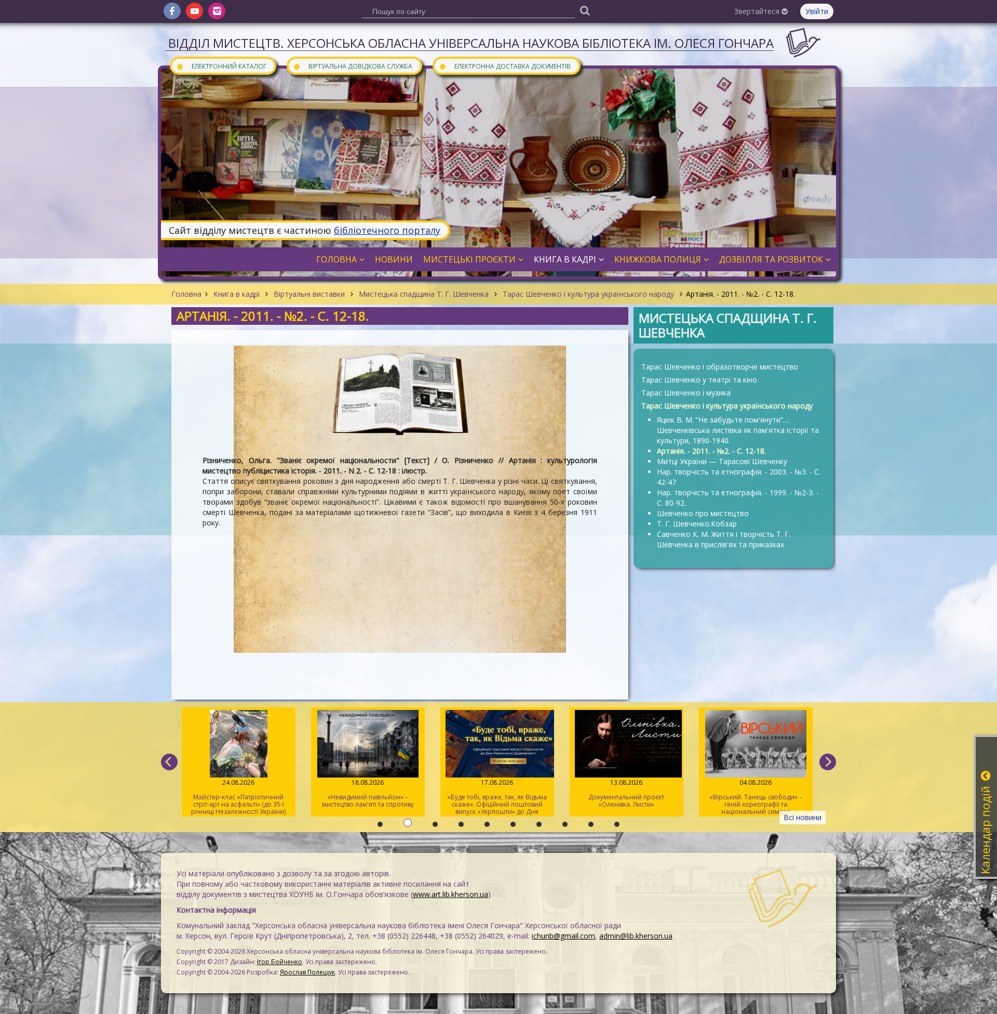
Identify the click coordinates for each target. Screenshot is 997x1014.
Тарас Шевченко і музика (686, 393)
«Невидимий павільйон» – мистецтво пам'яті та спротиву (228, 793)
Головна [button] (336, 259)
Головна (186, 294)
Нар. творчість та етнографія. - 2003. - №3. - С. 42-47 (738, 477)
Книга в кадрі (236, 294)
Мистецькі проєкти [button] (469, 259)
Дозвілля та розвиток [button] (771, 259)
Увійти (816, 11)
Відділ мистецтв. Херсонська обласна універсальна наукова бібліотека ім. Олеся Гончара (471, 42)
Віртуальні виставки (309, 294)
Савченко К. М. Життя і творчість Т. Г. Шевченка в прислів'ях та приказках (723, 539)
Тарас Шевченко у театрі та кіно (699, 380)
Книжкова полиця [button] (657, 259)
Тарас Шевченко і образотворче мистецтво (719, 367)
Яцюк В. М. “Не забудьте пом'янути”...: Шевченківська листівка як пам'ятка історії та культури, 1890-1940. (738, 430)
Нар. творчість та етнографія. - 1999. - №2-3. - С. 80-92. (738, 498)
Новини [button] (394, 259)
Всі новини (802, 817)
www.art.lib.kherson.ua (450, 894)
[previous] (169, 762)
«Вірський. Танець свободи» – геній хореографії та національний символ (615, 797)
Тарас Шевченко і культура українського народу (588, 294)
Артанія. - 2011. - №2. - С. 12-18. (711, 451)
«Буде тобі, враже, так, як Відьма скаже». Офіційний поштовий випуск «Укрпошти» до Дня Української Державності (357, 797)
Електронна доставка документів (505, 65)
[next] (827, 762)
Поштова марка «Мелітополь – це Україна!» (745, 793)
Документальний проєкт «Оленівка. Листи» (486, 793)
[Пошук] (584, 10)
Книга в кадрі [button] (565, 259)
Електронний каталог (221, 65)
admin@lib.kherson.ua (635, 936)
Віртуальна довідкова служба (352, 65)
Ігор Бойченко (279, 961)
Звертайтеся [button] (758, 11)
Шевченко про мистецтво (703, 513)
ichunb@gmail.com (563, 936)
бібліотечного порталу (387, 230)
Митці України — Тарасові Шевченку (722, 461)
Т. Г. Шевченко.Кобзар (697, 524)
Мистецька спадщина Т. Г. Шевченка (424, 294)
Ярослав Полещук (307, 972)
